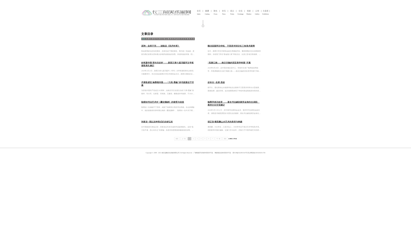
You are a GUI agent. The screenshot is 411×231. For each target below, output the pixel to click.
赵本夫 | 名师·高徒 (216, 82)
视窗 (248, 12)
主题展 (265, 12)
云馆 (257, 12)
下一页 (218, 138)
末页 (225, 138)
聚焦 (215, 12)
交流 (240, 12)
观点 (232, 12)
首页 (199, 12)
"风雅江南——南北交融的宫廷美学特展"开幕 (229, 62)
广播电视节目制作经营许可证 (203, 153)
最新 (143, 39)
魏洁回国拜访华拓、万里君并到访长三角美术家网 (231, 46)
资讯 (224, 12)
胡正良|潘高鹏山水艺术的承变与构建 (225, 122)
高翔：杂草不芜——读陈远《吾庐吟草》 (160, 46)
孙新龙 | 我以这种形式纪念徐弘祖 (157, 122)
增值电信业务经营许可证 (223, 153)
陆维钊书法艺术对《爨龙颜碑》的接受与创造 (162, 102)
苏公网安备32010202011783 (256, 153)
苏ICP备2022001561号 (240, 153)
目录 (207, 12)
